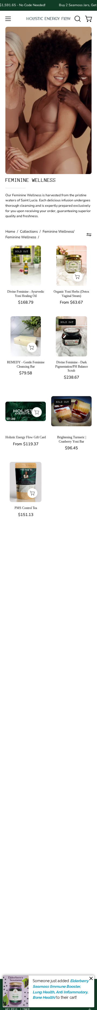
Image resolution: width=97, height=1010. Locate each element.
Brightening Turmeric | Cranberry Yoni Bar (71, 439)
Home (10, 231)
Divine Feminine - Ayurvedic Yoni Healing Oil (25, 294)
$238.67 (71, 377)
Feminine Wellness (20, 237)
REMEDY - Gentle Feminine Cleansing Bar (25, 364)
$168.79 (25, 302)
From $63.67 (71, 302)
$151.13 (25, 515)
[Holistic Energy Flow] (49, 18)
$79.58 (25, 373)
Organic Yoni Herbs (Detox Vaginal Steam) (71, 294)
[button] (77, 18)
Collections (29, 231)
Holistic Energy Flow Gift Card (25, 437)
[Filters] (89, 235)
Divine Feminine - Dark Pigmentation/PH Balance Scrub (71, 366)
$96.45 (71, 448)
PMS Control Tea (26, 508)
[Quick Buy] (77, 277)
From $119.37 (26, 444)
